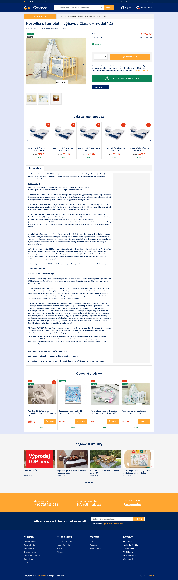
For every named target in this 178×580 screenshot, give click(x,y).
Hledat (108, 8)
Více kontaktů (128, 559)
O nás (128, 2)
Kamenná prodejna (63, 545)
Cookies (27, 562)
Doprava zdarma (30, 552)
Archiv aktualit (87, 482)
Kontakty (150, 2)
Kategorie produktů (40, 16)
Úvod (122, 2)
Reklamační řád (29, 545)
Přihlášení (93, 541)
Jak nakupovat (29, 548)
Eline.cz (151, 576)
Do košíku (51, 421)
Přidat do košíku (131, 57)
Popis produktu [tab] (35, 168)
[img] (101, 7)
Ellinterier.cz (41, 576)
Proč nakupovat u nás (64, 541)
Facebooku (132, 504)
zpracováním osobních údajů (113, 524)
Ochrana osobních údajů (32, 555)
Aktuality (60, 552)
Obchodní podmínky (138, 2)
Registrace (93, 545)
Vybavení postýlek (70, 16)
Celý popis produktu (140, 70)
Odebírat (138, 519)
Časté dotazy (29, 559)
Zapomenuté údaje (96, 548)
